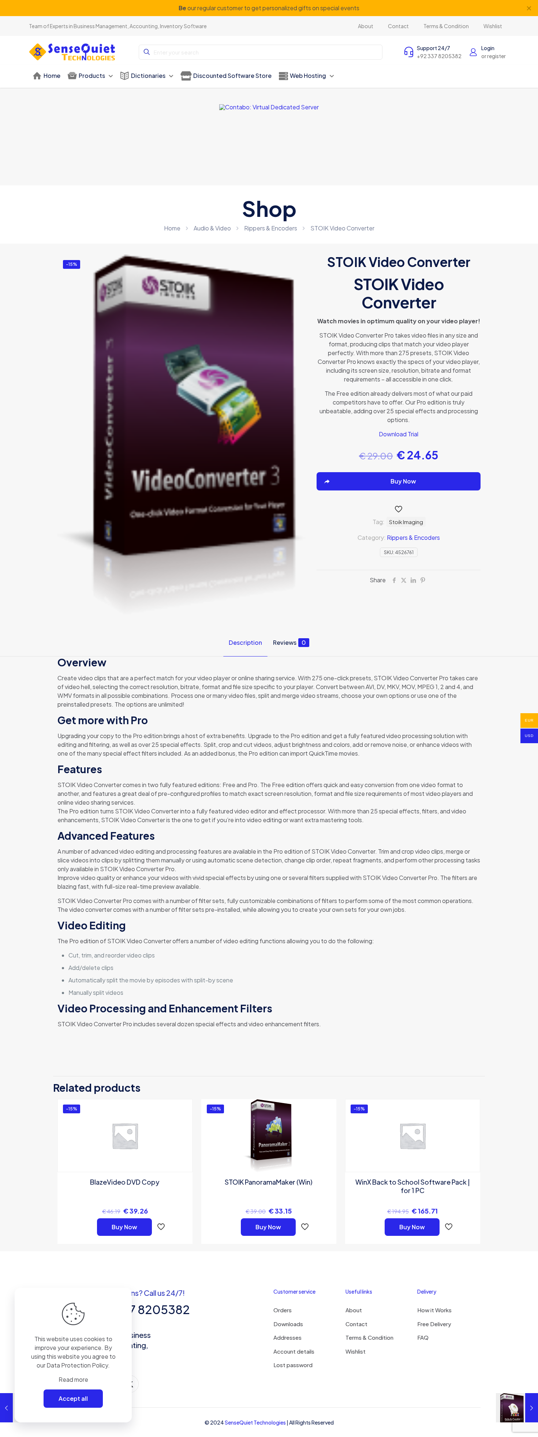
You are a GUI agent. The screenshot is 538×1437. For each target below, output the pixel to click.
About (353, 1309)
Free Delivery (434, 1323)
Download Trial (398, 434)
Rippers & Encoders (270, 228)
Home (172, 228)
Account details (293, 1351)
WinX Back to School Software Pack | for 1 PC (412, 1186)
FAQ (423, 1337)
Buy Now (124, 1227)
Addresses (287, 1337)
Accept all (73, 1398)
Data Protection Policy (77, 1365)
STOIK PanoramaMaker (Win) (269, 1182)
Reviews (289, 642)
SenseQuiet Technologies (255, 1422)
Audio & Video (212, 228)
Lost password (293, 1364)
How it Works (434, 1309)
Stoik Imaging (406, 522)
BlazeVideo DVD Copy (125, 1182)
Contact (356, 1323)
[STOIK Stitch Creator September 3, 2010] (517, 1407)
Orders (282, 1309)
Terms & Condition (369, 1337)
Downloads (288, 1323)
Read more (73, 1379)
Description (245, 642)
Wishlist (355, 1351)
